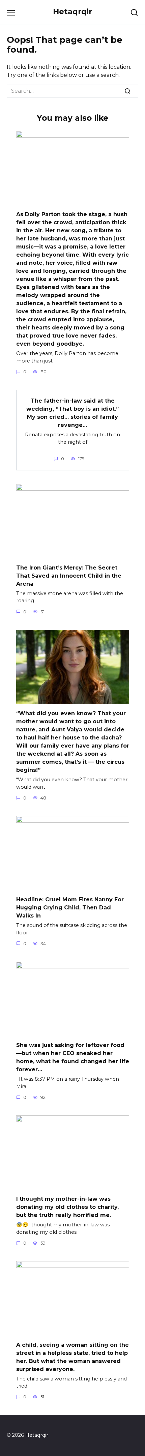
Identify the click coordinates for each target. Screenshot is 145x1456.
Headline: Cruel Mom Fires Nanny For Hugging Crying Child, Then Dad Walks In (70, 907)
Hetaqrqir (72, 11)
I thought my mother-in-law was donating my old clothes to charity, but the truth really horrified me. (67, 1207)
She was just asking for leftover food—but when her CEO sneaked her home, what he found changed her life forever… (72, 1057)
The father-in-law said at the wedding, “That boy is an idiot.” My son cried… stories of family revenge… (72, 413)
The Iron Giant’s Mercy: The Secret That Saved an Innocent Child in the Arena (68, 575)
